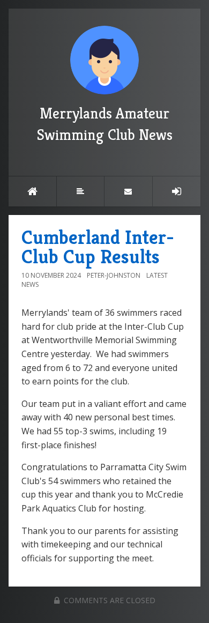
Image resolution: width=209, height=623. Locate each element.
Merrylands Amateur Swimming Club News (105, 124)
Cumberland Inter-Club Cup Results (97, 247)
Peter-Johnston (113, 275)
